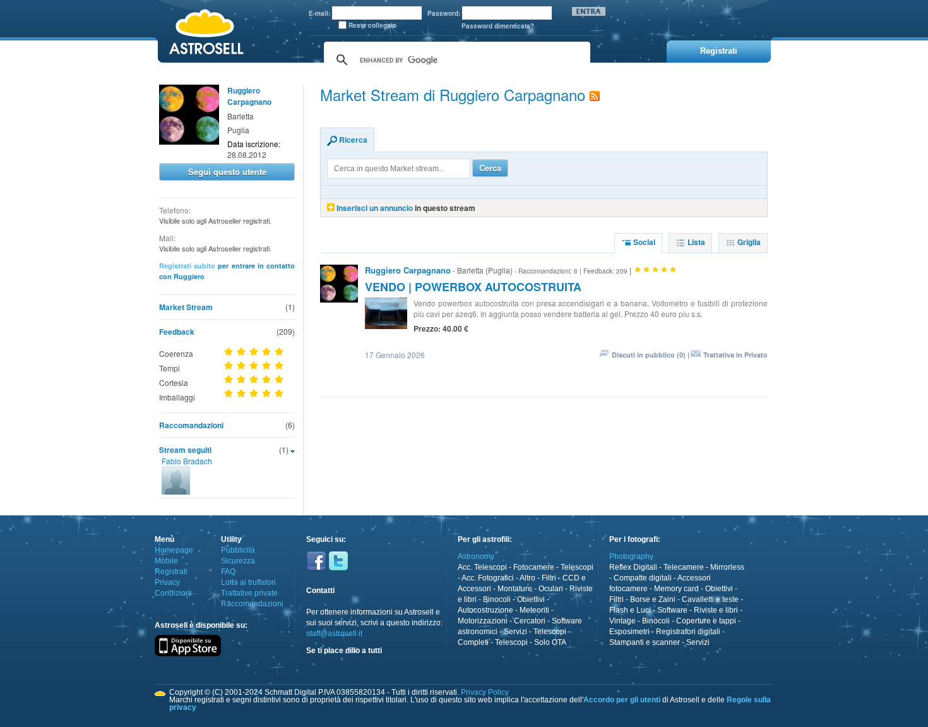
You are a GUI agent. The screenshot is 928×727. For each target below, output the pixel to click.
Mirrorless (727, 567)
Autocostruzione (485, 610)
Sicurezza (238, 560)
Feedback (176, 331)
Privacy (167, 582)
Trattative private (249, 593)
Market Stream (186, 307)
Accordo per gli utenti (621, 699)
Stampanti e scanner (644, 642)
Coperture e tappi (706, 620)
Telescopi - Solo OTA (530, 642)
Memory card (676, 588)
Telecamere (683, 567)
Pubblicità (238, 550)
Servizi (515, 631)
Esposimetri (629, 631)
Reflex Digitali (633, 567)
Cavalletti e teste (710, 599)
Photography (631, 556)
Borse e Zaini (652, 599)
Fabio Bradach (187, 460)
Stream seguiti (185, 449)
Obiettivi (531, 599)
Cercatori (529, 620)
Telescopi (577, 567)
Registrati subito (187, 265)
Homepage (174, 550)
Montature (514, 588)
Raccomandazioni (191, 425)
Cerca (490, 168)
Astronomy (476, 556)
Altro (527, 578)
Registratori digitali (688, 631)
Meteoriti (534, 610)
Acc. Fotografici (487, 578)
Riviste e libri (716, 610)
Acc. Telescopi (482, 567)
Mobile (166, 560)
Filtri (549, 578)
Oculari (550, 588)
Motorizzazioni (483, 620)
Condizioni (173, 593)
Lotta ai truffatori (248, 582)
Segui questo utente (227, 171)
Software (672, 610)
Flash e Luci (630, 610)
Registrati (171, 571)
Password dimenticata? (497, 25)
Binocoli (497, 599)
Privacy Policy (485, 692)
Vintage (622, 620)
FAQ (228, 571)
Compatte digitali (643, 578)
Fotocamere (533, 567)
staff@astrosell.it (334, 633)
